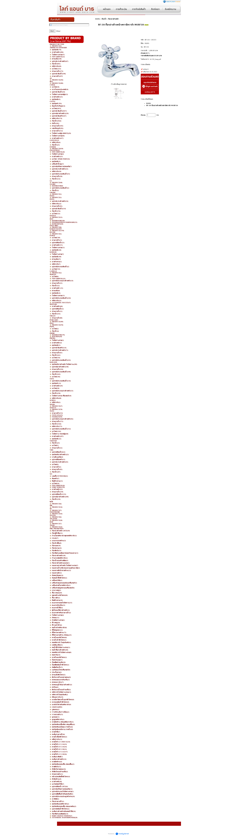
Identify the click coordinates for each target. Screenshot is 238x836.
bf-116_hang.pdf (155, 59)
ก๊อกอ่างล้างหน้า (113, 19)
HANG (97, 19)
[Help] (58, 31)
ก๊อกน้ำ (104, 19)
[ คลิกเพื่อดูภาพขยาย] (119, 84)
